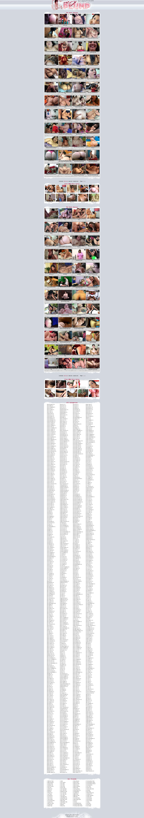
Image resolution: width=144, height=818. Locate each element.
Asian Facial (49, 548)
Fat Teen (61, 672)
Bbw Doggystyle (50, 592)
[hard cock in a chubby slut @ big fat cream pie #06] (93, 119)
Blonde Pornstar (50, 756)
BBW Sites (76, 796)
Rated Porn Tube (64, 791)
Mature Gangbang (76, 659)
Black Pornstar (49, 711)
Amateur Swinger (50, 479)
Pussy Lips (88, 505)
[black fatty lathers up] (65, 146)
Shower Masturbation (90, 583)
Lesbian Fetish (75, 586)
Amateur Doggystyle (50, 439)
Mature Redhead (76, 682)
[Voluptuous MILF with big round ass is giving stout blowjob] (93, 340)
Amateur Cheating (50, 425)
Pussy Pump (88, 508)
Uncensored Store (50, 397)
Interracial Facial (76, 503)
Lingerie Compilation (76, 621)
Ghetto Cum (62, 731)
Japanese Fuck (75, 530)
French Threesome (63, 707)
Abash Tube (94, 397)
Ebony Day (63, 805)
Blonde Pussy (49, 759)
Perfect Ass (88, 444)
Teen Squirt (88, 681)
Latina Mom (75, 566)
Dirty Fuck (62, 592)
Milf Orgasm (75, 725)
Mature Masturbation (76, 672)
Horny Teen (75, 473)
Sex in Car (88, 568)
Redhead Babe (88, 524)
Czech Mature (62, 579)
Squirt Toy (87, 621)
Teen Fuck (88, 663)
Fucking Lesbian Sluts (78, 804)
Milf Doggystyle (75, 713)
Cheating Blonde (63, 485)
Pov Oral (87, 481)
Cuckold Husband (63, 551)
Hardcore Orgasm (76, 434)
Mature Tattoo (75, 698)
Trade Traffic (74, 816)
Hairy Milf (74, 420)
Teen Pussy (88, 674)
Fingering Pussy (63, 686)
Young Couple (88, 763)
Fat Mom (61, 668)
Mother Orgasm (76, 772)
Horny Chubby (75, 460)
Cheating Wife (62, 498)
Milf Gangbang (75, 718)
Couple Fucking (63, 544)
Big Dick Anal (49, 665)
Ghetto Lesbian (62, 733)
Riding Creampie (89, 546)
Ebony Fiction (76, 782)
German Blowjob (63, 715)
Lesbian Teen (75, 612)
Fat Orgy (61, 669)
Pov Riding (88, 483)
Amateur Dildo (49, 438)
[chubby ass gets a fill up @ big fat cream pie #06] (65, 105)
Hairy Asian (75, 405)
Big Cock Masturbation (51, 663)
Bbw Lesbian (49, 600)
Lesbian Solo (75, 607)
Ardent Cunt (61, 202)
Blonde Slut (49, 760)
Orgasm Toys (88, 427)
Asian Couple (49, 546)
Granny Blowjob (63, 747)
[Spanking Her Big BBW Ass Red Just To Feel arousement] (51, 327)
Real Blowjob (88, 514)
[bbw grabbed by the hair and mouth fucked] (51, 231)
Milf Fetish (75, 716)
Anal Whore (49, 525)
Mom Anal (74, 744)
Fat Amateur (62, 650)
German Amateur (63, 711)
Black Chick (49, 694)
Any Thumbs (63, 782)
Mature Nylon (75, 674)
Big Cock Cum (49, 660)
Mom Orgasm (75, 754)
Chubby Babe (62, 501)
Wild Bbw (87, 748)
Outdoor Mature (89, 438)
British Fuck (62, 420)
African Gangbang (50, 407)
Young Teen (88, 769)
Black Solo (49, 717)
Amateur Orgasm (50, 461)
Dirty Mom (62, 595)
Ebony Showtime (77, 786)
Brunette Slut (62, 456)
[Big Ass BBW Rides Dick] (51, 119)
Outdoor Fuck (88, 433)
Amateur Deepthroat (50, 436)
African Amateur (50, 404)
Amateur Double (50, 440)
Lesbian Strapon (76, 611)
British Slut (62, 427)
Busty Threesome (63, 483)
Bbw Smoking (49, 616)
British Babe (62, 417)
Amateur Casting (50, 422)
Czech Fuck (62, 578)
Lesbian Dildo (75, 585)
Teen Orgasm (88, 669)
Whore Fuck (88, 737)
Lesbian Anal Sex (76, 579)
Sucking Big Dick (89, 629)
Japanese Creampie (76, 529)
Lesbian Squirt (75, 608)
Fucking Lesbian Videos (78, 805)
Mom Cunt (75, 750)
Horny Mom (75, 469)
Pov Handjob (88, 478)
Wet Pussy (88, 730)
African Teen (49, 412)
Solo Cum (87, 599)
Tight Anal (87, 694)
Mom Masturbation (76, 752)
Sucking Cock (88, 631)
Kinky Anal (75, 543)
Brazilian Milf (62, 413)
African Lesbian (50, 409)
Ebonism (62, 804)
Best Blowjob (49, 633)
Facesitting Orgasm (63, 646)
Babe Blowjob (49, 582)
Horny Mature (75, 466)
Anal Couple (49, 508)
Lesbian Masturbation (77, 594)
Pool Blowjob (88, 464)
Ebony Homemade (63, 624)
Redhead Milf (88, 531)
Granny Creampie (63, 748)
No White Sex (76, 792)
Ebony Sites (76, 787)
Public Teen (88, 498)
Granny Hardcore (63, 754)
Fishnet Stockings (63, 694)
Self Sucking (88, 565)
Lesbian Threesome (76, 613)
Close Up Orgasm (63, 533)
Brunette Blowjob (63, 435)
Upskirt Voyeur (88, 712)
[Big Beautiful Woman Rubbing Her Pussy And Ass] (93, 146)
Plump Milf (88, 457)
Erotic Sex (62, 642)
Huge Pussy (75, 490)
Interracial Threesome (77, 516)
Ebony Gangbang (63, 622)
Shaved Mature (88, 578)
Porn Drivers (83, 388)
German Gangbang (63, 721)
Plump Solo (88, 461)
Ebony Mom (62, 631)
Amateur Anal (49, 413)
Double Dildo (62, 604)
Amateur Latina (49, 452)
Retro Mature (88, 542)
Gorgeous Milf (62, 744)
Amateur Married (50, 455)
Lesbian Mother (75, 598)
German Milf (62, 725)
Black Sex (49, 715)
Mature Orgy (75, 677)
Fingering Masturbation (64, 683)
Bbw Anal (48, 586)
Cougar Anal (62, 538)
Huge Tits (74, 491)
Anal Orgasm (49, 517)
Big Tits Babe (49, 678)
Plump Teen (88, 462)
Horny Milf (75, 468)
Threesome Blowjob (89, 691)
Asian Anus (49, 539)
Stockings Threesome (90, 625)
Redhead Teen (88, 538)
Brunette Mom (62, 449)
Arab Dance (49, 531)
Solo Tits (87, 608)
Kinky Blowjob (75, 544)
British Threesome (63, 430)
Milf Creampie (75, 711)
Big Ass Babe (49, 638)
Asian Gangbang (50, 552)
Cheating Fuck (62, 488)
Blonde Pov (49, 757)
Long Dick (74, 626)
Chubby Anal (62, 500)
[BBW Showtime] (93, 218)
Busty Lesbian (62, 477)
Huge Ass (74, 479)
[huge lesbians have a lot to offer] (51, 245)
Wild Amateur (88, 747)
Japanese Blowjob (76, 527)
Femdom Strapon (63, 678)
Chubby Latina (62, 509)
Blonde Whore (49, 765)
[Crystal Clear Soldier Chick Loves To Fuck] (65, 354)
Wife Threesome (89, 746)
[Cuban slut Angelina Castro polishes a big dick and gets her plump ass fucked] (65, 245)
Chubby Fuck (62, 508)
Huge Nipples (75, 488)
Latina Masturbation (76, 564)
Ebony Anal (62, 609)
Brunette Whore (63, 462)
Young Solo (88, 768)
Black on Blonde (50, 731)
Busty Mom (62, 479)
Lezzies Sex (89, 804)
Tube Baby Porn (64, 796)
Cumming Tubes (77, 797)
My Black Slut (83, 193)
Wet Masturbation (89, 728)
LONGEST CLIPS (75, 181)
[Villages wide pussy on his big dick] (79, 37)
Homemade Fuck (76, 447)
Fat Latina (61, 663)
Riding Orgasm (88, 551)
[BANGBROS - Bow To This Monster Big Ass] (93, 259)
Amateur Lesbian (50, 453)
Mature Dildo (75, 651)
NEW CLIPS (70, 181)
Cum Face (62, 555)
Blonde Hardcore (50, 748)
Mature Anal (75, 633)
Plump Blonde (88, 448)
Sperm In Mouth (89, 613)
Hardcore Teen (75, 438)
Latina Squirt (75, 574)
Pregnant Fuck (88, 488)
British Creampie (63, 418)
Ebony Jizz (62, 625)
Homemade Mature (76, 449)
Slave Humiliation (89, 592)
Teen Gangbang (89, 664)
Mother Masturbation (76, 770)
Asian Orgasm (49, 561)
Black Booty (49, 692)
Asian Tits (49, 572)
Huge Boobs (75, 481)
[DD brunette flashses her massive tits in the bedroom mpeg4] (79, 259)
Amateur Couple (50, 430)
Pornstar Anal (88, 465)
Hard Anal (74, 425)
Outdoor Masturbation (90, 436)
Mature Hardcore (76, 663)
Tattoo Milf (87, 643)
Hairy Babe (75, 407)
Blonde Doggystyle (50, 742)
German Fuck (62, 720)
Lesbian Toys (75, 616)
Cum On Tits (62, 561)
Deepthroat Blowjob (63, 581)
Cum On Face (62, 557)
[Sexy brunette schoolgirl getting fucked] (51, 132)
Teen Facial (88, 659)
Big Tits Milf (49, 683)
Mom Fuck (75, 751)
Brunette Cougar (63, 438)
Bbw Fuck (49, 596)
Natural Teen (88, 410)
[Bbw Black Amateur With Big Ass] (51, 64)
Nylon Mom (88, 414)
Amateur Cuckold (50, 433)
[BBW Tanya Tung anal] (65, 231)
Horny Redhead (76, 472)
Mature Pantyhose (76, 678)
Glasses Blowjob (63, 739)
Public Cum (88, 494)
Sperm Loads (88, 616)
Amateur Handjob (50, 448)
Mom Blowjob (75, 746)
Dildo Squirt (62, 587)
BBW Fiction (76, 794)
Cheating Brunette (63, 486)
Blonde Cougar (49, 739)
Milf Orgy (74, 726)
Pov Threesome (89, 486)
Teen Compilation (89, 652)
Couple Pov (62, 546)
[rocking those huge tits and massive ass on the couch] (65, 23)
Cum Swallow (62, 564)
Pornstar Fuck (88, 469)
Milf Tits (74, 742)
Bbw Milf (48, 605)
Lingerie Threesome (76, 625)
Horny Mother (75, 470)
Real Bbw (87, 513)
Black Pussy (49, 713)
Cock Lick (62, 535)
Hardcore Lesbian (76, 431)
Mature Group (75, 660)
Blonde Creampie (50, 741)
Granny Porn (89, 787)
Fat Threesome (62, 673)
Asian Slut (49, 568)
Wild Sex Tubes (50, 193)
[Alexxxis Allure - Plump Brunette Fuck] (65, 173)
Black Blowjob (49, 691)
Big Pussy (49, 677)
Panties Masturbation (89, 442)
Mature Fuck (75, 657)
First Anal (61, 687)
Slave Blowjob (88, 590)
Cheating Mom (62, 495)
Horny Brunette (75, 459)
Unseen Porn (61, 397)
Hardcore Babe (75, 429)
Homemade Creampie (77, 443)
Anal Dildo (49, 511)
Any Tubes (63, 783)
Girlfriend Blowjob (63, 737)
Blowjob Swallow (50, 769)
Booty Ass (62, 404)
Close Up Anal (62, 524)
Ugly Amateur (88, 707)
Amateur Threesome (51, 483)
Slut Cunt (87, 595)
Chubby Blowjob (63, 504)
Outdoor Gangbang (89, 434)
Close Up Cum (62, 527)
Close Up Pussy (63, 534)
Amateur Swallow (50, 478)
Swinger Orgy (88, 639)
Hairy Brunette (75, 409)
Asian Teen (49, 570)
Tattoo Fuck (88, 642)
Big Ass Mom (49, 650)
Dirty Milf (61, 594)
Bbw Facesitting (50, 594)
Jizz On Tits (75, 539)
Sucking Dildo (88, 634)
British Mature (62, 423)
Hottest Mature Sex (90, 792)
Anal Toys (49, 524)
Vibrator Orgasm (89, 713)
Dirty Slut (61, 596)
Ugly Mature (88, 709)
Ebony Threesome (63, 639)
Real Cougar (88, 518)
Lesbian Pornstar (76, 603)
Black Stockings (50, 721)
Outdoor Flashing (89, 431)
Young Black (88, 759)
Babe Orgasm (49, 585)
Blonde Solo (49, 761)
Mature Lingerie (75, 670)
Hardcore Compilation (77, 430)
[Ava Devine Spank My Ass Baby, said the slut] (93, 354)
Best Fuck (49, 634)
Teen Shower (88, 677)
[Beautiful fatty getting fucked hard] (79, 23)
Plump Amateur (88, 446)
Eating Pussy (62, 607)
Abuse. (77, 815)
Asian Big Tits (49, 543)
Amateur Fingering (50, 443)
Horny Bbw (75, 456)
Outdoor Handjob (89, 435)
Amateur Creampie (50, 431)
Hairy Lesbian (75, 416)
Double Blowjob (63, 603)
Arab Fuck (49, 533)
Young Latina (88, 764)
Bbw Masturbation (50, 603)
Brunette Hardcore (63, 446)
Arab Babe (49, 529)
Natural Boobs (88, 407)
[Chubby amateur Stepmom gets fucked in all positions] (79, 272)
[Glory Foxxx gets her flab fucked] (79, 146)
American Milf (49, 503)
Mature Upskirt (75, 702)
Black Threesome (50, 725)
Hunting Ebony (76, 791)
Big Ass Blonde (49, 639)
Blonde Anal (49, 733)
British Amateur (62, 414)
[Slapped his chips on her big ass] (51, 173)
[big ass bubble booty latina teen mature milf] (65, 91)
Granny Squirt (62, 763)
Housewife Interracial (76, 478)
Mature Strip (75, 692)
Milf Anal (74, 704)
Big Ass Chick (49, 642)
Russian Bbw (88, 555)
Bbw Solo (48, 617)
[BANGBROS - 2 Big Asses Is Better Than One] (65, 218)
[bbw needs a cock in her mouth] (93, 91)
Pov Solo (87, 485)
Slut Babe (87, 594)
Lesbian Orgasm (76, 599)
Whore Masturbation (89, 738)
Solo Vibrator (88, 611)
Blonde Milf (49, 752)
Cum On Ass (62, 556)
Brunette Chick (62, 436)
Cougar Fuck (62, 539)
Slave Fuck (88, 591)
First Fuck (62, 691)
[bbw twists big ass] (51, 159)
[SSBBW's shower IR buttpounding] (51, 259)
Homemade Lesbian (76, 448)
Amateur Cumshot (50, 434)
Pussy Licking (88, 504)
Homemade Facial (76, 444)
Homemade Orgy (76, 451)
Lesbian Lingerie (76, 592)
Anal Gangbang (50, 516)
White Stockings (89, 734)
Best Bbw (48, 631)
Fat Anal (61, 651)
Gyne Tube (63, 786)
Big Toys (48, 685)
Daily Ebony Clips (64, 801)
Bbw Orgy (49, 609)
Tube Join (50, 202)
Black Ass (49, 687)
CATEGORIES (61, 181)
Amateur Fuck (49, 444)
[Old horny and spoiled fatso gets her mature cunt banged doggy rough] (65, 327)
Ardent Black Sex (64, 797)
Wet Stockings (88, 731)
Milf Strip (74, 737)
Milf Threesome (76, 741)
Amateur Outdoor (50, 464)
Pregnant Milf (88, 490)
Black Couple (49, 695)
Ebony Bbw (62, 612)
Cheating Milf (62, 494)
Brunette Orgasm (63, 451)
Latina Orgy (75, 569)
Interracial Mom (76, 509)
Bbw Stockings (49, 620)
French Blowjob (63, 700)
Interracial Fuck (75, 504)
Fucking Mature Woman (91, 783)
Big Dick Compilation (51, 668)
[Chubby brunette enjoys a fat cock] (93, 37)
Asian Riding (49, 566)
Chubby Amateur (63, 499)
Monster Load (75, 763)
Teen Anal (87, 644)
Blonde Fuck (49, 744)
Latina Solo (75, 573)
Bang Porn (72, 202)
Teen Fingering (88, 661)
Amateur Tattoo (49, 481)
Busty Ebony (62, 473)
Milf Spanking (75, 733)
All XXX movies (94, 193)
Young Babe (88, 757)
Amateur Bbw (49, 417)
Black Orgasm (49, 707)
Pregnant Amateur (89, 487)
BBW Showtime (61, 193)
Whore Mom (88, 739)
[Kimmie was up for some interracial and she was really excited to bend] (79, 159)
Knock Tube (63, 787)
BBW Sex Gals (76, 795)
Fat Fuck (61, 661)
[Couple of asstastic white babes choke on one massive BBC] (79, 340)
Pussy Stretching (89, 509)
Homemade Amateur (76, 440)
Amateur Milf (49, 456)
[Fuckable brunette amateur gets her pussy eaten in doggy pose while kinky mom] (51, 354)
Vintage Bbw (88, 716)
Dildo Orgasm (62, 585)
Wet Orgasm (88, 729)
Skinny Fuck (88, 587)
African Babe (49, 405)
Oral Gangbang (88, 423)
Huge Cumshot (75, 483)
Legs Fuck (75, 578)
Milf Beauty (75, 705)
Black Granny (49, 699)
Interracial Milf (75, 508)
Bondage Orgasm (50, 772)
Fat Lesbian (62, 664)
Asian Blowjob (49, 544)
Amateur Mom (49, 457)
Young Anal (88, 755)
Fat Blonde (62, 656)
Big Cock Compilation (51, 659)
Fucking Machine (63, 708)
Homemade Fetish (76, 446)
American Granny (50, 500)
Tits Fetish (87, 704)
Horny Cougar (75, 461)
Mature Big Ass (75, 637)
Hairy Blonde (75, 408)
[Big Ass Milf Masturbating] (51, 286)
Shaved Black (88, 573)
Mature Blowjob (75, 642)
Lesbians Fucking (76, 617)
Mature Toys (75, 700)
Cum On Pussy (63, 560)
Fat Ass (61, 652)
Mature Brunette (76, 643)
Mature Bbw (75, 635)
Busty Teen (62, 482)
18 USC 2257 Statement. (70, 815)
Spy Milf (87, 618)
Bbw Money (49, 607)
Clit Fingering (62, 522)
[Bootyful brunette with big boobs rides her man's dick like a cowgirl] (79, 327)
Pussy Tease (88, 512)
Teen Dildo (88, 656)
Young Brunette (88, 761)
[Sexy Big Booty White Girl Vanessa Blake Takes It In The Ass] (79, 132)
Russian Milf (88, 561)
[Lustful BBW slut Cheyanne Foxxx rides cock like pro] (93, 327)
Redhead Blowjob (89, 525)
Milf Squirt (74, 734)
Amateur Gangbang (50, 446)
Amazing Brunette (50, 490)
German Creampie (63, 718)
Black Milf (49, 703)
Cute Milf (61, 574)
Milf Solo (74, 731)
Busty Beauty (62, 469)
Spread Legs (88, 617)
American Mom (50, 504)
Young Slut (88, 767)
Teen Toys (87, 687)
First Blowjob (62, 689)
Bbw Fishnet (49, 595)
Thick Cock (88, 690)
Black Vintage (49, 728)
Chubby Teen (62, 520)
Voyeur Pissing (88, 725)
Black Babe (49, 689)
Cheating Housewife (63, 490)
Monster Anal (75, 760)
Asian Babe (49, 540)
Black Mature (49, 702)
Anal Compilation (50, 507)
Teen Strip (87, 682)
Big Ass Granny (50, 646)
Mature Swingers (76, 696)
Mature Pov (75, 681)
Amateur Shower (50, 469)
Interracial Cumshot (76, 500)
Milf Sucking (75, 738)
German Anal (62, 712)
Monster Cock (75, 761)
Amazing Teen (49, 495)
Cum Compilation (63, 552)
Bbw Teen (49, 622)
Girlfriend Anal (62, 735)
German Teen (62, 728)
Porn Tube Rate (63, 788)
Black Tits (49, 726)
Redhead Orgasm (89, 533)
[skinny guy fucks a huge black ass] (65, 78)
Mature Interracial (76, 664)
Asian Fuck (49, 551)
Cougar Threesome (63, 543)
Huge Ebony (75, 486)
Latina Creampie (76, 556)
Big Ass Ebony (49, 643)
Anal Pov (48, 520)
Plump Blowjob (88, 449)
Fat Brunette (62, 657)
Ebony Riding (62, 635)
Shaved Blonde (88, 574)
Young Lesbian (88, 765)
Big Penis (48, 676)
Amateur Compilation (51, 427)
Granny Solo (62, 761)
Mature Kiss (75, 665)
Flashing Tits (62, 696)
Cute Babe (62, 572)
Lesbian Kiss (75, 591)
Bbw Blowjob (49, 587)
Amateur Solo (49, 472)
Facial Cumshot (63, 648)
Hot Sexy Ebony (77, 788)
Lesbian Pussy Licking (77, 604)
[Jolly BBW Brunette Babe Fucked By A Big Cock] (79, 245)
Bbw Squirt (49, 618)
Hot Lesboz (89, 791)
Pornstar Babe (88, 466)
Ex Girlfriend (62, 643)
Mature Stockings (76, 691)
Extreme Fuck (62, 644)
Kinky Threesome (76, 551)
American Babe (50, 496)
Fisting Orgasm (63, 695)
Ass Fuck (48, 577)
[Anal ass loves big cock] (93, 313)
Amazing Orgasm (50, 494)
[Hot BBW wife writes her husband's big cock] (65, 64)
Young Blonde (88, 760)
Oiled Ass (87, 417)
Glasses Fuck (62, 741)
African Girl (49, 408)
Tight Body (88, 698)
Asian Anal (49, 538)
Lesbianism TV (89, 794)
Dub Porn (83, 202)
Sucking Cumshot (89, 633)
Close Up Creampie (63, 526)
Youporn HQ (83, 397)
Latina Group (75, 560)
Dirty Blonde (62, 590)
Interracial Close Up (76, 498)
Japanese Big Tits (76, 526)
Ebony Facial (62, 620)
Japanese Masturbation (77, 531)
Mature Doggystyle (76, 652)
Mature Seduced (76, 685)
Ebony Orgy (62, 634)
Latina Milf (74, 565)
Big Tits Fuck (49, 681)
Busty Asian (62, 466)
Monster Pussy (75, 764)
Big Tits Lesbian (50, 682)
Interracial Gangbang (76, 505)
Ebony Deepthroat (63, 618)
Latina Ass (75, 553)
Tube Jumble (94, 388)
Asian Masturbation (50, 556)
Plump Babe (88, 447)
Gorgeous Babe (63, 743)
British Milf (62, 425)
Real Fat (87, 520)
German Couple (63, 717)
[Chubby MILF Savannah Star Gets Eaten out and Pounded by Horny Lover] (65, 340)
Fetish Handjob (62, 681)
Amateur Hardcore (50, 449)
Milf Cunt (74, 712)
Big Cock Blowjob (50, 657)
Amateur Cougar (50, 429)
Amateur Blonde (50, 418)
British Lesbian (62, 422)
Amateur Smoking (50, 470)
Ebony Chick (62, 616)
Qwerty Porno (72, 193)
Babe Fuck (49, 583)
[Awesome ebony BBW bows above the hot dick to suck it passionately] (93, 286)
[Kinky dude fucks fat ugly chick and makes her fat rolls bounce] (93, 159)
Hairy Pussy (75, 421)
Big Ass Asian (49, 637)
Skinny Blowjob (88, 586)
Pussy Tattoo (88, 511)
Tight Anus (88, 695)
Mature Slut (75, 687)
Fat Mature (62, 665)
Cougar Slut (62, 542)
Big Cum (48, 664)
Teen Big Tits (88, 648)
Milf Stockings (75, 735)
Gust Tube (63, 784)
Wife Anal (87, 741)
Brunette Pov (62, 453)
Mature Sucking (76, 694)
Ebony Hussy (76, 784)
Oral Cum (87, 421)
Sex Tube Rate (63, 792)
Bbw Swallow (49, 621)
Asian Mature (49, 557)
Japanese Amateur (76, 524)
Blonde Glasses (50, 746)
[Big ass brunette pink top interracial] (93, 132)
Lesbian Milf (75, 595)
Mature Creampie (76, 648)
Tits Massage (88, 705)
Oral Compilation (89, 420)
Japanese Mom (76, 535)
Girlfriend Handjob (63, 738)
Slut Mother (88, 596)
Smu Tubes (63, 795)
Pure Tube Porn (63, 790)
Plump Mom (88, 459)
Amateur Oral (49, 460)
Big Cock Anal (49, 656)
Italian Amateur (75, 517)
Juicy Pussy (75, 542)
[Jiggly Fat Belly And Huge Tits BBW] (93, 78)
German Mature (63, 724)
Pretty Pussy (88, 491)
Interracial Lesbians (76, 507)
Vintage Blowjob (89, 717)
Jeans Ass (75, 538)
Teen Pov (87, 673)
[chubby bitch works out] (65, 37)
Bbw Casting (49, 590)
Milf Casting (75, 709)
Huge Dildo (75, 485)
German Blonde (63, 713)
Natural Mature (88, 408)
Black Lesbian (49, 700)
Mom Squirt (75, 757)
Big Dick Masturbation (51, 672)
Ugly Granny (88, 708)
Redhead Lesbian (89, 529)
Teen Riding (88, 676)
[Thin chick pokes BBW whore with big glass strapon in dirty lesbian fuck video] (65, 159)
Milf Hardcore (75, 721)
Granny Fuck (62, 751)
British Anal (62, 416)
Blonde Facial (49, 743)
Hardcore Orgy (75, 435)
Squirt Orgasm (88, 620)
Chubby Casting (63, 505)
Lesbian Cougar (76, 583)
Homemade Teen (76, 452)
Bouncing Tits (62, 408)
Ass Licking (49, 578)
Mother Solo (88, 405)
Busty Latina (62, 475)
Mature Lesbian (75, 669)
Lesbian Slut (75, 605)
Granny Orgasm (63, 759)
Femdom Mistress (63, 677)
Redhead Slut (88, 535)
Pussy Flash (88, 501)
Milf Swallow (75, 739)
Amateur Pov (49, 465)
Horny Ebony (75, 462)
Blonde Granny (49, 747)
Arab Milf (48, 535)
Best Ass (48, 630)
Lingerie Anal (75, 620)
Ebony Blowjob (62, 613)
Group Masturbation (63, 769)
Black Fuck (49, 698)
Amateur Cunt (49, 435)
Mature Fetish (75, 655)
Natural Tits (88, 412)
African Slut (49, 410)
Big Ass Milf (49, 648)
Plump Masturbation (89, 455)
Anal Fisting (49, 513)
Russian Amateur (89, 552)
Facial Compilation (63, 647)
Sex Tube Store (63, 794)
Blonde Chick (49, 738)
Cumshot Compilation (64, 566)
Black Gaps (63, 800)
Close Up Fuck (62, 530)
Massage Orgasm (76, 629)
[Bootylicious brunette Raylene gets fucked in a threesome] (79, 105)
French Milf (62, 704)
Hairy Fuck (75, 412)
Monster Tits (75, 765)
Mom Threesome (76, 759)
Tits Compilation (89, 703)
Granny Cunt (62, 750)
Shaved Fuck (88, 577)
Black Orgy (49, 708)
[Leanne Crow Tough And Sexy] (51, 313)
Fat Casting (62, 659)
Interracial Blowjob (76, 496)
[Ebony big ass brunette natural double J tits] (93, 299)
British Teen (62, 429)
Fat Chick (61, 660)
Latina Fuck (75, 559)
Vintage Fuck (88, 718)
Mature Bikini (75, 639)
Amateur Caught (50, 423)
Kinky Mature (75, 548)
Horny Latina (75, 465)
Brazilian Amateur (63, 409)
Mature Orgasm (76, 676)
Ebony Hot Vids (76, 783)
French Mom (62, 705)
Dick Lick (61, 583)
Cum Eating (62, 553)
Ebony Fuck (62, 621)
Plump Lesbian (88, 453)
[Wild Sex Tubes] (93, 23)
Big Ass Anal (49, 635)
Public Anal (88, 492)
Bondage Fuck (49, 770)
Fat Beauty (62, 655)
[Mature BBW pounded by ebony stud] (51, 218)
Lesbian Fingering (76, 587)
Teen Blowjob (88, 650)
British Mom (62, 426)
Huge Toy (74, 492)
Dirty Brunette (62, 591)
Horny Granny (75, 464)
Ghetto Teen (62, 734)
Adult (62, 781)
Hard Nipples (75, 427)
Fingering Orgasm (63, 685)
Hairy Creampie (76, 410)
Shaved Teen (88, 582)
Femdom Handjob (63, 676)
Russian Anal (88, 553)
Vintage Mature (88, 720)
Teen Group (88, 665)
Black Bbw (49, 690)
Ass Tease (49, 579)
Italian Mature (75, 521)
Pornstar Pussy (88, 470)
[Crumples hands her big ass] (79, 78)
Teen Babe (88, 647)
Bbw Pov (48, 613)
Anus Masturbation (50, 526)
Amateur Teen (49, 482)
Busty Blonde (62, 470)
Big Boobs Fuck (50, 655)
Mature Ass (75, 634)
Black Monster (49, 705)
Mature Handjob (76, 661)
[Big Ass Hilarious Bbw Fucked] (65, 259)
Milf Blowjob (75, 708)
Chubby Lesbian (63, 511)
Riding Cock (88, 544)
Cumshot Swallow (63, 568)
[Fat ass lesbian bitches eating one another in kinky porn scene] (93, 272)
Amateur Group (50, 447)
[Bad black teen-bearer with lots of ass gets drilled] (65, 272)
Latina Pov (75, 570)
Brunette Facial (62, 442)
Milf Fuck (74, 717)
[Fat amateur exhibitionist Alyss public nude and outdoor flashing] (65, 299)
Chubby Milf (62, 513)
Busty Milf (62, 478)
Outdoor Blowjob (89, 430)
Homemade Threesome (77, 453)
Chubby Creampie (63, 507)
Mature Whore (75, 703)
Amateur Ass (49, 414)
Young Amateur (88, 754)
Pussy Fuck (88, 503)
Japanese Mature (76, 533)
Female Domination (63, 674)
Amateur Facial (49, 442)
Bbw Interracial (49, 598)
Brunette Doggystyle (63, 440)
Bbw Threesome (50, 624)
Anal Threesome (50, 522)
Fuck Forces (72, 388)
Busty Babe (62, 468)
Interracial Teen (75, 514)
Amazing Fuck (49, 491)
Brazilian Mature (63, 412)
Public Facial (88, 495)
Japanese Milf (75, 534)
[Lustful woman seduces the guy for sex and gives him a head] (79, 286)
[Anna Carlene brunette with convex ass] (79, 91)
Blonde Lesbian (50, 750)
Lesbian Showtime (90, 795)
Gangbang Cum (63, 709)
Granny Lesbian (63, 756)
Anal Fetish (49, 512)
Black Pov (49, 712)
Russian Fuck (88, 559)
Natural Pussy (88, 409)
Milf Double (75, 715)
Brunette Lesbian (63, 447)
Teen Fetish (88, 660)
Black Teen (49, 724)
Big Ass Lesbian (50, 647)
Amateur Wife (49, 487)
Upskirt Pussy (88, 711)
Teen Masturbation (89, 668)
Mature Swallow (76, 695)
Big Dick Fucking (50, 670)
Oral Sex (87, 425)
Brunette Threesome (63, 461)
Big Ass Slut (49, 651)
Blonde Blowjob (50, 737)
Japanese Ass (75, 525)
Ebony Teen (62, 638)
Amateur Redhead (50, 466)
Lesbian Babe (75, 582)
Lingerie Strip (75, 624)
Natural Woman (88, 413)
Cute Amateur (62, 570)
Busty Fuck (62, 474)
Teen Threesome (89, 685)
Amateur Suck (49, 477)
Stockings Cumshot (89, 622)
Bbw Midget (49, 604)
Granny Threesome (63, 764)
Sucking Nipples (89, 635)
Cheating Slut (62, 496)
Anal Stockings (49, 521)
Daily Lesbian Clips (77, 799)
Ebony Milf (62, 630)
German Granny (63, 722)
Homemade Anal (76, 442)
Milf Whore (75, 743)
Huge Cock (75, 482)
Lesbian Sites (89, 796)
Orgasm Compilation (89, 426)
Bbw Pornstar (49, 612)
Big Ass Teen (49, 652)
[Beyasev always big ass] (51, 37)
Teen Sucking (88, 683)
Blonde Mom (49, 754)
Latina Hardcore (76, 561)
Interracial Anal (75, 494)
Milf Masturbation (76, 724)
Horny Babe (75, 455)
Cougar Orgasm (63, 540)
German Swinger (63, 726)
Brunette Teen (62, 460)
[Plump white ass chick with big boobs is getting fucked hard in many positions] (51, 105)
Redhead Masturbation (90, 530)
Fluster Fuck (94, 202)
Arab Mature (49, 534)
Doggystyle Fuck (63, 599)
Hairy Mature (75, 418)
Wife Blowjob (88, 742)
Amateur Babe (49, 416)
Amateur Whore (50, 486)
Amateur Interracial (50, 451)
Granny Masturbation (64, 757)
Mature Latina (75, 668)
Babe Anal (49, 581)
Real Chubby (88, 517)
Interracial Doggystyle (77, 501)
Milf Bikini (74, 707)
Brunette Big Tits (63, 434)
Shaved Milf (88, 579)
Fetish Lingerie (62, 682)
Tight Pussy (88, 700)
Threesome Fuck (89, 692)
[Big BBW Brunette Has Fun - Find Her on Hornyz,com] (79, 64)
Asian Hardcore (50, 555)
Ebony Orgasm (62, 633)
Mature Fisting (75, 656)
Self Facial (88, 564)
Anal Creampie (49, 509)
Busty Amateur (62, 464)
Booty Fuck (62, 407)
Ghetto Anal (62, 730)
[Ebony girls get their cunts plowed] (93, 231)
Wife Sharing (88, 744)
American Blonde (50, 498)
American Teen (49, 505)
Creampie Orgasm (63, 547)
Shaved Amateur (89, 570)
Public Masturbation (89, 496)
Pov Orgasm (88, 482)
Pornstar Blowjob (89, 468)
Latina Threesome (76, 577)
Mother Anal (75, 767)
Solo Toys (87, 609)
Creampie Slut (62, 548)
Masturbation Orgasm (77, 630)
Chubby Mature (63, 512)
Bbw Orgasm (49, 608)
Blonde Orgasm (50, 755)
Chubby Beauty (63, 503)
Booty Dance (62, 405)
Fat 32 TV (75, 800)
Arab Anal (48, 527)
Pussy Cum (88, 499)
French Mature (62, 703)
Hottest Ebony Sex (77, 790)
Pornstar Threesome (89, 474)
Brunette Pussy (63, 455)
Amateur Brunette (50, 421)
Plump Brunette (88, 451)
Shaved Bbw (88, 572)
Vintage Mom (88, 722)
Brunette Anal (62, 431)
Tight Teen (87, 702)
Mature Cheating (76, 646)
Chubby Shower (63, 517)
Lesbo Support (89, 800)
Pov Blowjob (88, 475)
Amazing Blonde (50, 488)
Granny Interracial (63, 755)
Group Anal (62, 765)
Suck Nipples (88, 626)
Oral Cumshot (88, 422)
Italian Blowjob (75, 520)
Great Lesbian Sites (90, 788)
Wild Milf (87, 752)
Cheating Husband (63, 491)
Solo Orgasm (88, 605)
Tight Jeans (88, 699)
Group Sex (62, 770)
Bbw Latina (49, 599)
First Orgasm (62, 692)
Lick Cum (74, 618)
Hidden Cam (75, 439)
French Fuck (62, 702)
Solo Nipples (88, 604)
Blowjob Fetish (49, 768)
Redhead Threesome (89, 539)
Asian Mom (49, 560)
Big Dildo (48, 673)
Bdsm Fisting (49, 626)
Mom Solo (75, 756)
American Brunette (50, 499)
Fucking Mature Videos (91, 782)
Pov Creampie (88, 477)
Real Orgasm (88, 521)
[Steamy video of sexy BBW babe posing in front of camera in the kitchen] (79, 173)
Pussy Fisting (88, 500)
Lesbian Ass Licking (76, 581)
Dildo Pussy (62, 586)
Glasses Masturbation (64, 742)
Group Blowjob (62, 767)
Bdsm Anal (49, 625)
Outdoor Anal (88, 429)
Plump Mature (88, 456)
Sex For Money (88, 566)
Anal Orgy (49, 518)
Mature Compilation (76, 647)
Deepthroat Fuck (63, 582)
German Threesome (63, 729)
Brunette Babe (62, 433)
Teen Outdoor (88, 672)
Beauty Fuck (49, 629)
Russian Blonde (89, 556)
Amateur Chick (49, 426)
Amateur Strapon (50, 474)
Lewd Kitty (88, 803)
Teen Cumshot (88, 655)
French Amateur (63, 698)
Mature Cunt (75, 650)
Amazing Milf (49, 492)
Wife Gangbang (88, 743)
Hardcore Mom (75, 433)
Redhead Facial (88, 526)
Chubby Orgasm (63, 514)
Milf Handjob (75, 720)
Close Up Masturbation (64, 531)
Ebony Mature (62, 629)
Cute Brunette (62, 573)
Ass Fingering (49, 574)
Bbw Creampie (49, 591)
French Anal (62, 699)
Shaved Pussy (88, 581)
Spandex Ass (88, 612)
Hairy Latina (75, 414)
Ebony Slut (62, 637)
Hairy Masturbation (76, 417)
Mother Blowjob (75, 768)
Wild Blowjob (88, 750)
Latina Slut (75, 572)
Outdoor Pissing (89, 439)
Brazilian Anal (62, 410)
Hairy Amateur (62, 772)
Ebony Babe (62, 611)
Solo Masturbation (89, 603)
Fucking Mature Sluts (90, 781)
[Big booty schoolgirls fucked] (93, 245)
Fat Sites (75, 801)
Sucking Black (88, 630)
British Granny (62, 421)
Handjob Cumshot (76, 423)
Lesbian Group (75, 590)
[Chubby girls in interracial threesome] (51, 299)
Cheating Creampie (63, 487)
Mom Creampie (76, 748)
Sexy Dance (88, 569)
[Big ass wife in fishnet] (79, 119)
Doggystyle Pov (63, 600)
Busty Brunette (62, 472)
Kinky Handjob (75, 546)
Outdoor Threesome (89, 440)
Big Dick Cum (49, 669)
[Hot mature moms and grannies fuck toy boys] (79, 218)
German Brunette (63, 716)
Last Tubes (50, 388)
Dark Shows (63, 803)
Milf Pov (74, 730)
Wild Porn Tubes (72, 397)
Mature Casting (75, 644)
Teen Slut (87, 678)
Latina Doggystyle (76, 557)
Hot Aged (88, 790)
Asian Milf (49, 559)
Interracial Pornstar (76, 513)
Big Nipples (49, 674)
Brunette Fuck (62, 443)
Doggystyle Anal (63, 598)
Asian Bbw (49, 542)
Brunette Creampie (63, 439)
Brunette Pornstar (63, 452)
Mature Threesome (76, 699)
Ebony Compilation (63, 617)
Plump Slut (88, 460)
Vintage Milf (88, 721)
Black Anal (49, 686)
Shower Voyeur (88, 585)
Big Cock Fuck (49, 661)
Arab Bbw (49, 530)
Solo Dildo (87, 600)
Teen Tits (87, 686)
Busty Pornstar (62, 481)
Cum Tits (61, 565)
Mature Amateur (76, 631)
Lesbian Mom (75, 596)
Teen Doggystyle (89, 657)
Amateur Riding (50, 468)
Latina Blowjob (75, 555)
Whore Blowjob (88, 735)
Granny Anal (62, 746)
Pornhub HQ (61, 388)
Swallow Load (88, 638)
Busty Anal (62, 465)
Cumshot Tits (62, 569)
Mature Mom (75, 673)
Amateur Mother (50, 459)
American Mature (50, 501)
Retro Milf (87, 543)
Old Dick (87, 418)
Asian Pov (49, 564)
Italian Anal (75, 518)
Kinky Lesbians (75, 547)
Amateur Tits (49, 485)
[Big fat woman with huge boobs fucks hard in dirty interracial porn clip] (93, 173)
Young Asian (88, 756)
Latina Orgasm (75, 568)
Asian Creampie (50, 547)
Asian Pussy (49, 565)
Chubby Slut (62, 518)
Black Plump (49, 709)
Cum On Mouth (63, 559)
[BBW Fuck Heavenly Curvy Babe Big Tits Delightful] (51, 23)
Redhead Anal (88, 522)
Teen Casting (88, 651)
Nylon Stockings (89, 416)
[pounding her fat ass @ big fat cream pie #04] (51, 78)
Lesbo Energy (89, 797)
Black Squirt (49, 720)
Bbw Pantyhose (50, 611)
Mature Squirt (75, 690)
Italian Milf (74, 522)
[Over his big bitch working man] (93, 64)
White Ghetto (88, 733)
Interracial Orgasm (76, 511)
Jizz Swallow (75, 540)
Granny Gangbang (63, 752)
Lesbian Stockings (76, 609)
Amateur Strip (49, 475)
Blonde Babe (49, 734)
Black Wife (49, 730)
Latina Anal (75, 552)
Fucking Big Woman (77, 803)
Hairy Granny (75, 413)
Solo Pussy (88, 607)
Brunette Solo (62, 457)
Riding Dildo (88, 548)
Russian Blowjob (89, 557)
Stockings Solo (88, 624)
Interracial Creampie (76, 499)
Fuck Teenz (89, 786)
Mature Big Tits (75, 638)
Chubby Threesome (63, 521)
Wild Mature (88, 751)
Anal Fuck (49, 514)
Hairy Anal (75, 404)
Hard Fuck (75, 426)
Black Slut (49, 716)
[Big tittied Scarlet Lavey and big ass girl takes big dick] (79, 313)
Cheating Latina (63, 492)
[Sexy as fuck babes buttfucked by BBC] (79, 354)
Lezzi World (89, 805)
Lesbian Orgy (75, 600)
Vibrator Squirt (88, 715)
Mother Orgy (88, 404)
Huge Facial (75, 487)
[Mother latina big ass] (79, 299)
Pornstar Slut (88, 472)
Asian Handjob (49, 553)
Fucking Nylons (89, 784)
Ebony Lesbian (62, 626)
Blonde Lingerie (50, 751)
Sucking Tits (88, 637)
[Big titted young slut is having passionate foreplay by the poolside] (65, 313)
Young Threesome (89, 770)
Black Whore (49, 729)
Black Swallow (49, 722)
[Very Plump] (64, 2)
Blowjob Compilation (50, 767)
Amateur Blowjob (50, 420)
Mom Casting (75, 747)
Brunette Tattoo (62, 459)
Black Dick (49, 696)
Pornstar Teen (88, 473)
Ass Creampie (49, 573)
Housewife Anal (75, 477)
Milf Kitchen (75, 722)
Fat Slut (61, 670)
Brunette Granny (63, 444)
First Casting (62, 690)
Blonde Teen (49, 764)
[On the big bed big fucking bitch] (79, 231)
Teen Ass (87, 646)
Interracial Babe (76, 495)
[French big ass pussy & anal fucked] (93, 105)
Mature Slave (75, 686)
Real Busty (88, 516)
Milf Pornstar (75, 729)
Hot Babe (74, 475)
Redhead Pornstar (89, 534)
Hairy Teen (75, 422)
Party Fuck (88, 443)
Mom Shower (75, 755)
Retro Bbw (88, 540)
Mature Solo (75, 689)
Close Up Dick (62, 529)
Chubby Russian (63, 516)
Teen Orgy (88, 670)
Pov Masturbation (89, 479)
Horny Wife (75, 474)
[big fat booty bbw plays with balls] (65, 286)
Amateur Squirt (49, 473)
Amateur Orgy (49, 462)
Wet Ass (87, 726)
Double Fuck (62, 605)
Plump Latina (88, 452)
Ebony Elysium (76, 781)
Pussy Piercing (88, 507)
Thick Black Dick (89, 689)
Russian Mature (89, 560)
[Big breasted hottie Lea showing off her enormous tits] (51, 272)
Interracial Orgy (75, 512)
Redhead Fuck (88, 527)
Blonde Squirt (49, 763)
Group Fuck (62, 768)
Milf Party (74, 728)
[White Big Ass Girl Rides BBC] (51, 91)
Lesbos (88, 801)
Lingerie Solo (75, 622)
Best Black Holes (64, 799)
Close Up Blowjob (63, 525)
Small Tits (87, 598)
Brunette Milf (62, 448)
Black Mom (49, 704)
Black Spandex (49, 718)
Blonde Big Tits (49, 735)
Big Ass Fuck (49, 644)
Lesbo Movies (89, 799)
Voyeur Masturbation (89, 724)
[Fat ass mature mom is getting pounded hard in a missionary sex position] (65, 119)
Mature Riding (75, 683)
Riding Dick (88, 547)
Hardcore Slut (75, 436)
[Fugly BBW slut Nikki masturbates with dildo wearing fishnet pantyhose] (51, 146)
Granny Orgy (62, 760)
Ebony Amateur (63, 608)
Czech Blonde (62, 577)
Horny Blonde (75, 457)
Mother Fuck (75, 769)
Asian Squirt (49, 569)
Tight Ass (87, 696)
